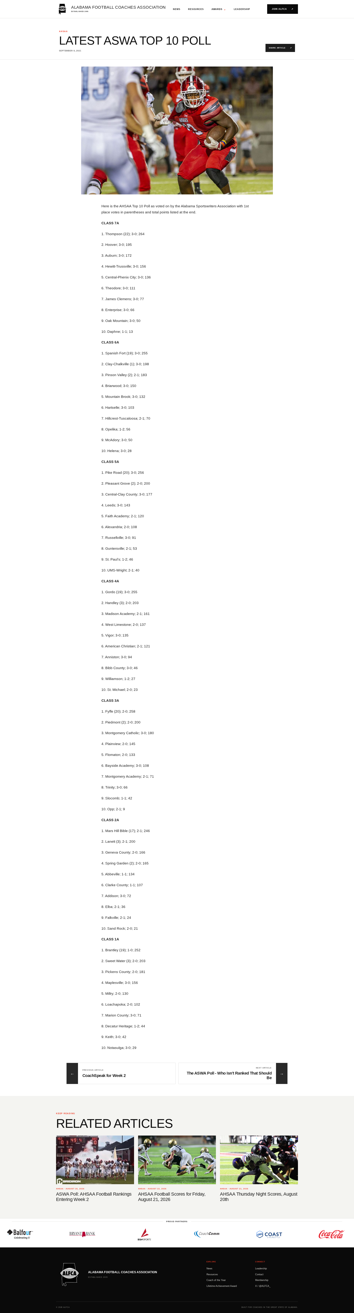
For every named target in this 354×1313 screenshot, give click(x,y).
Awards (218, 9)
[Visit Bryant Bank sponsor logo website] (44, 1234)
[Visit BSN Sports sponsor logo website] (106, 1234)
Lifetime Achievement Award (221, 1286)
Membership (261, 1280)
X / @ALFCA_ (262, 1286)
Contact (259, 1274)
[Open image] (177, 130)
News (176, 9)
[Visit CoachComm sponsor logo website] (169, 1234)
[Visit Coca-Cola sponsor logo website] (293, 1234)
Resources (196, 9)
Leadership (242, 9)
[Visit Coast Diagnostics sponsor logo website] (231, 1234)
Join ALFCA (282, 9)
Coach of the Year (216, 1280)
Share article (280, 48)
